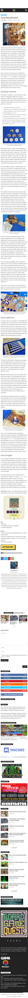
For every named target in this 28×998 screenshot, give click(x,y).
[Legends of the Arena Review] (23, 618)
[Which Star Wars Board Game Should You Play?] (4, 871)
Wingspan (11, 438)
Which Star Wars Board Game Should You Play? (16, 870)
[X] (5, 558)
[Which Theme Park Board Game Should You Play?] (4, 886)
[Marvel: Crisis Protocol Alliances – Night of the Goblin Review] (4, 835)
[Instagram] (11, 940)
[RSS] (14, 940)
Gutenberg (9, 76)
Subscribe (24, 690)
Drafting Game (13, 552)
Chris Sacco (4, 20)
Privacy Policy (4, 954)
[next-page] (15, 626)
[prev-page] (13, 626)
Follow (24, 678)
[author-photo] (14, 565)
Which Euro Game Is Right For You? (18, 862)
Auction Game (7, 552)
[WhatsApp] (12, 558)
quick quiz (17, 738)
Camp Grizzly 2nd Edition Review (4, 622)
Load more (13, 847)
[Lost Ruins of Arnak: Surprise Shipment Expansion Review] (4, 842)
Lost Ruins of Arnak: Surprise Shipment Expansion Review (16, 841)
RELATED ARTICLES (8, 612)
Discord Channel (10, 757)
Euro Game (20, 552)
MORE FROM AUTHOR (19, 612)
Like (25, 674)
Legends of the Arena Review (23, 622)
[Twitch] (17, 940)
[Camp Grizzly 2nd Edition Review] (5, 618)
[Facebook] (2, 558)
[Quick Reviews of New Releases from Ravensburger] (14, 618)
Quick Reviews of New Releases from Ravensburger (13, 622)
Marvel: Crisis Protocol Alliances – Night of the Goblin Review (17, 834)
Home (2, 13)
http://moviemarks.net (14, 572)
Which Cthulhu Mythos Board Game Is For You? (16, 877)
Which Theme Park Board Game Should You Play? (17, 884)
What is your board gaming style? (17, 855)
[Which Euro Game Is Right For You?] (4, 864)
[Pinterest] (9, 558)
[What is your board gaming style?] (4, 857)
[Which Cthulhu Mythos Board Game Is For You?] (4, 879)
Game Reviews (6, 13)
